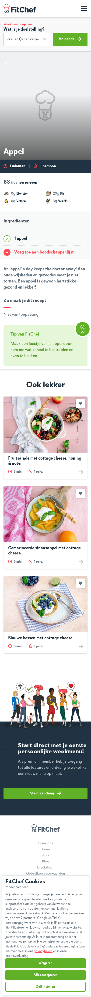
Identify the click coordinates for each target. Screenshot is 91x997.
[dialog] (45, 935)
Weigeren (45, 963)
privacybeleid (43, 951)
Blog (45, 861)
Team (45, 849)
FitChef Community (20, 9)
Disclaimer (45, 867)
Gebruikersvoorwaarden (45, 874)
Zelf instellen (45, 986)
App (45, 855)
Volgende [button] (66, 39)
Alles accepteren (46, 975)
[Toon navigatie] (84, 8)
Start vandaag (42, 793)
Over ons (45, 843)
